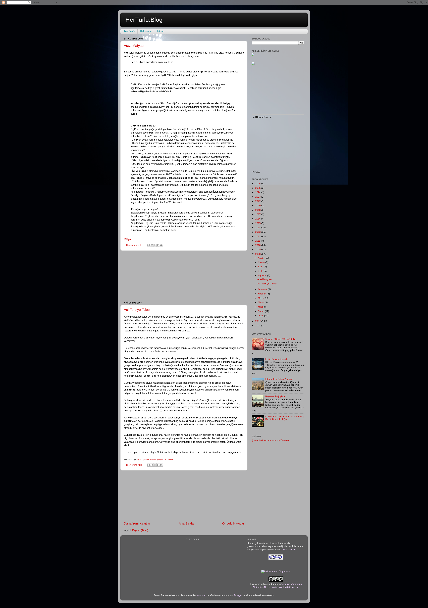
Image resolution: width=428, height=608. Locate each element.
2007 (258, 321)
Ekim (261, 266)
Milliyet (127, 239)
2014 (258, 227)
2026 (258, 183)
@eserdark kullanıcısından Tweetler (271, 440)
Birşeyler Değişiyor (275, 396)
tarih (165, 459)
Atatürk (171, 459)
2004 (258, 325)
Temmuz (263, 289)
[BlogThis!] (151, 245)
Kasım (261, 262)
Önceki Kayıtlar (233, 523)
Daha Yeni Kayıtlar (137, 523)
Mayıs (261, 298)
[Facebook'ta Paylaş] (158, 245)
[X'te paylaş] (155, 245)
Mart (260, 307)
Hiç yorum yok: (134, 245)
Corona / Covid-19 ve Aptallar (280, 339)
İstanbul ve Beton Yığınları (279, 379)
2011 (258, 241)
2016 (258, 219)
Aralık (261, 258)
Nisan (261, 302)
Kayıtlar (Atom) (140, 530)
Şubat (261, 311)
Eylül (261, 271)
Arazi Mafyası (134, 46)
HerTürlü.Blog (144, 19)
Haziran (262, 293)
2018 (258, 210)
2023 (258, 197)
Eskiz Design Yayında (276, 359)
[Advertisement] (184, 276)
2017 (258, 214)
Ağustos (262, 275)
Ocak (261, 315)
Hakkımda (145, 31)
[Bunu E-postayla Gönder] (148, 245)
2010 (258, 245)
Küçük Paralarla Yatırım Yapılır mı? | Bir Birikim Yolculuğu (284, 417)
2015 (258, 223)
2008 (258, 254)
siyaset (139, 459)
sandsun (201, 595)
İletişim (160, 31)
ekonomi (153, 459)
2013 (258, 232)
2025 (258, 188)
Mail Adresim (289, 549)
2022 (258, 201)
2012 (258, 236)
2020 (258, 205)
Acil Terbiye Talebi (137, 310)
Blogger (238, 595)
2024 (258, 192)
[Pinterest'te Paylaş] (161, 245)
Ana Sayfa (129, 31)
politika (146, 459)
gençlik (160, 459)
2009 (258, 249)
